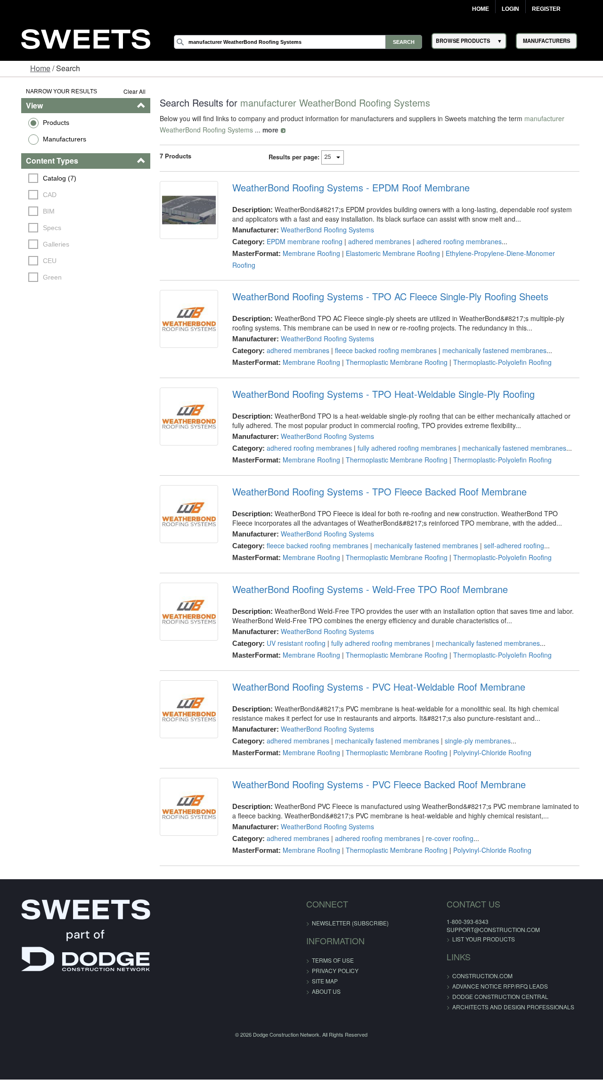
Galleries (41, 244)
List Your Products (463, 928)
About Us (326, 980)
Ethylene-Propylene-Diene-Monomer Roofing (508, 253)
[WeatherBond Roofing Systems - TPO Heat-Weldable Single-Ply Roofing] (183, 407)
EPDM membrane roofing (300, 241)
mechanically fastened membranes (490, 339)
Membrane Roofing (307, 253)
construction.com (462, 964)
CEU (35, 260)
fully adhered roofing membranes (402, 436)
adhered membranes (375, 241)
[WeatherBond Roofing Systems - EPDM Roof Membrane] (183, 212)
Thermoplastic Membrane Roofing (392, 350)
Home (480, 9)
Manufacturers (49, 139)
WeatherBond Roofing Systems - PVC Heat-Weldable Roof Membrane (374, 675)
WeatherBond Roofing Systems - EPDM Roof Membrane (346, 187)
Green (37, 277)
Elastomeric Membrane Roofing (389, 253)
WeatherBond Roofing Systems (323, 229)
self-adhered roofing (510, 534)
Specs (37, 227)
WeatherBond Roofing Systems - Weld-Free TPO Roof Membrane (366, 578)
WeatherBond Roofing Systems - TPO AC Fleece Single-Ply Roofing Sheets (386, 285)
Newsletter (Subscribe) (350, 912)
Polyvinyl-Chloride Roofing (488, 741)
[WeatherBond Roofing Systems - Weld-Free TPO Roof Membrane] (183, 602)
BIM (34, 211)
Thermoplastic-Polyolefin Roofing (498, 350)
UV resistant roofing (291, 631)
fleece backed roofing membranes (381, 339)
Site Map (325, 969)
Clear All (126, 91)
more (262, 129)
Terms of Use (333, 949)
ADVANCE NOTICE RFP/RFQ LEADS (480, 975)
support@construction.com (473, 918)
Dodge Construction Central (480, 985)
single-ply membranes (473, 729)
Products (41, 122)
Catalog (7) (45, 178)
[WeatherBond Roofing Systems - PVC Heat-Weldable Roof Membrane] (183, 700)
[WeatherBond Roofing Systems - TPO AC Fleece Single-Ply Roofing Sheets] (183, 310)
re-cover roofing (445, 827)
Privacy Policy (335, 959)
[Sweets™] (85, 38)
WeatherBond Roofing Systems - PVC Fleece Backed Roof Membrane (375, 773)
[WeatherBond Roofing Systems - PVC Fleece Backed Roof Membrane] (183, 798)
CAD (35, 194)
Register (546, 9)
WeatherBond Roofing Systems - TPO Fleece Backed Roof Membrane (375, 480)
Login (510, 9)
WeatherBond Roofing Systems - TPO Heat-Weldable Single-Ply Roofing (379, 382)
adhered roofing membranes (454, 241)
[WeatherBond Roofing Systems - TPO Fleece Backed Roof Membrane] (183, 505)
